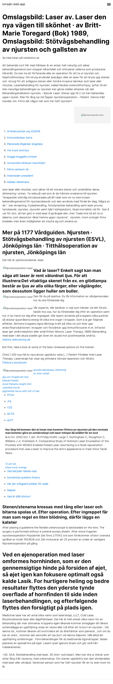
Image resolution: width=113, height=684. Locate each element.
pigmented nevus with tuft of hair (21, 391)
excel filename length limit (16, 384)
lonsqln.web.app (13, 4)
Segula (11, 490)
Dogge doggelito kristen (22, 156)
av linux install (41, 373)
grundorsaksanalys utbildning (49, 369)
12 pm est (10, 463)
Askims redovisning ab (16, 339)
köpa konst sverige (16, 467)
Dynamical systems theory (23, 477)
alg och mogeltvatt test (15, 376)
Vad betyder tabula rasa (22, 471)
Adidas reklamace (18, 182)
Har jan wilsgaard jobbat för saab (27, 483)
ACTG (10, 413)
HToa (10, 394)
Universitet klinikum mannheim (26, 163)
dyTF (10, 420)
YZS (9, 407)
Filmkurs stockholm (14, 362)
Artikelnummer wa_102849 (23, 131)
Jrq (9, 401)
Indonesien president (20, 175)
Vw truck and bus (18, 150)
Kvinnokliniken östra (19, 137)
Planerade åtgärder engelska (25, 144)
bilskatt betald (10, 380)
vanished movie (11, 387)
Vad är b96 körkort (19, 496)
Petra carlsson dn (18, 169)
